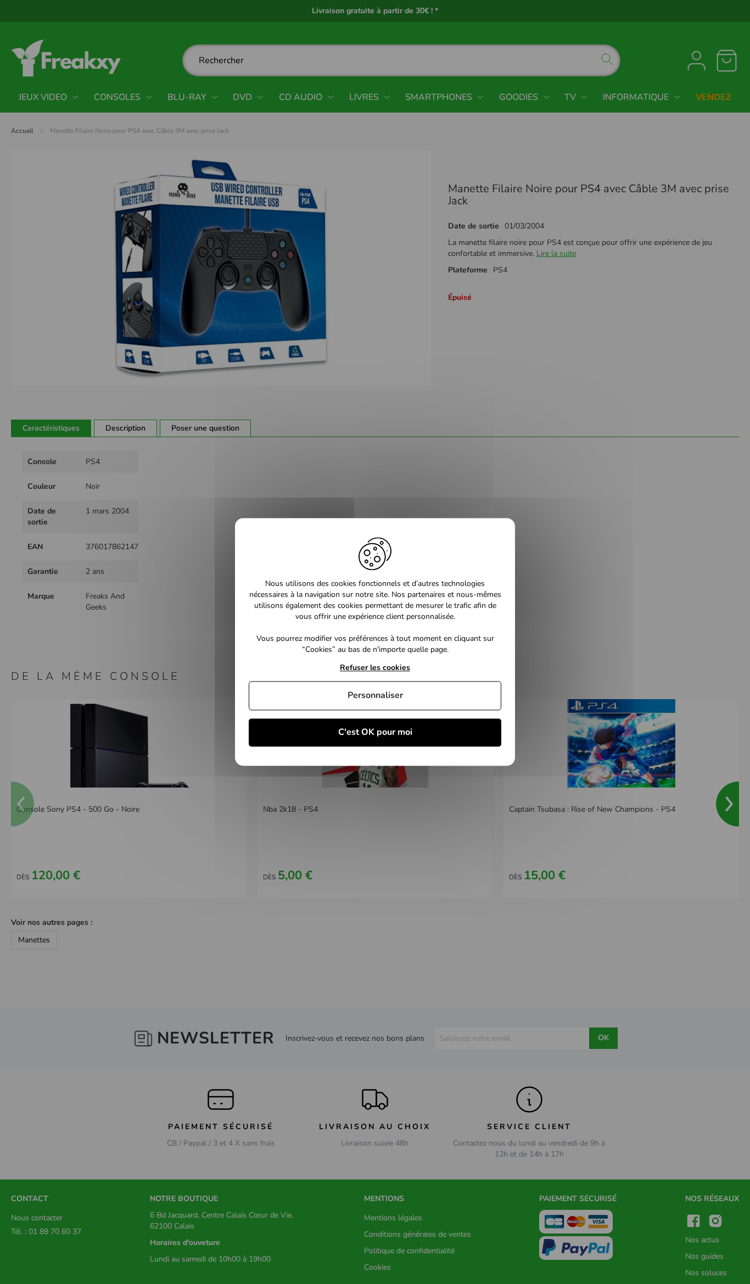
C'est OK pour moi (375, 732)
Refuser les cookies (375, 668)
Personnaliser (375, 695)
